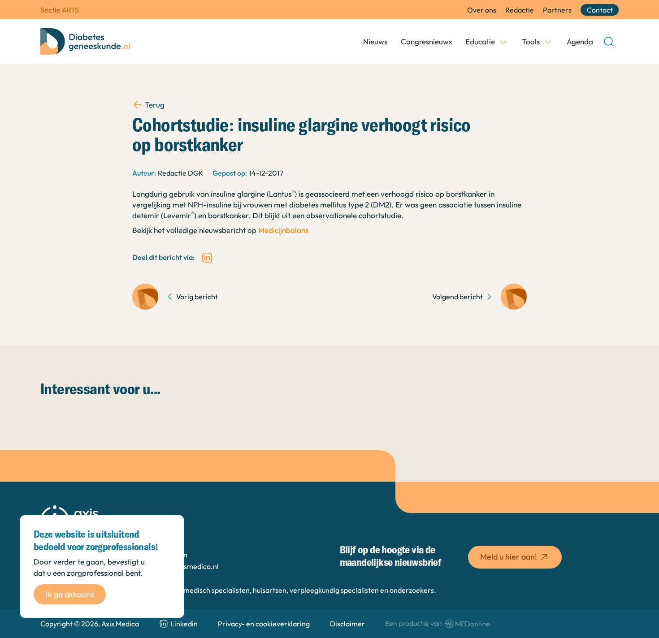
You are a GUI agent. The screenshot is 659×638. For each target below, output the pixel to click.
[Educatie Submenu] (503, 41)
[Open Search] (609, 42)
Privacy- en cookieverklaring (264, 623)
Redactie (519, 9)
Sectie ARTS (59, 9)
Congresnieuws (426, 41)
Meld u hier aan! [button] (508, 557)
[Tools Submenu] (547, 41)
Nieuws (375, 41)
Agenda (580, 41)
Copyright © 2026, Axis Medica (89, 623)
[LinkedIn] (207, 257)
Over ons (481, 9)
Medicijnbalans (283, 230)
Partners (557, 9)
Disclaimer (347, 623)
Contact (600, 9)
